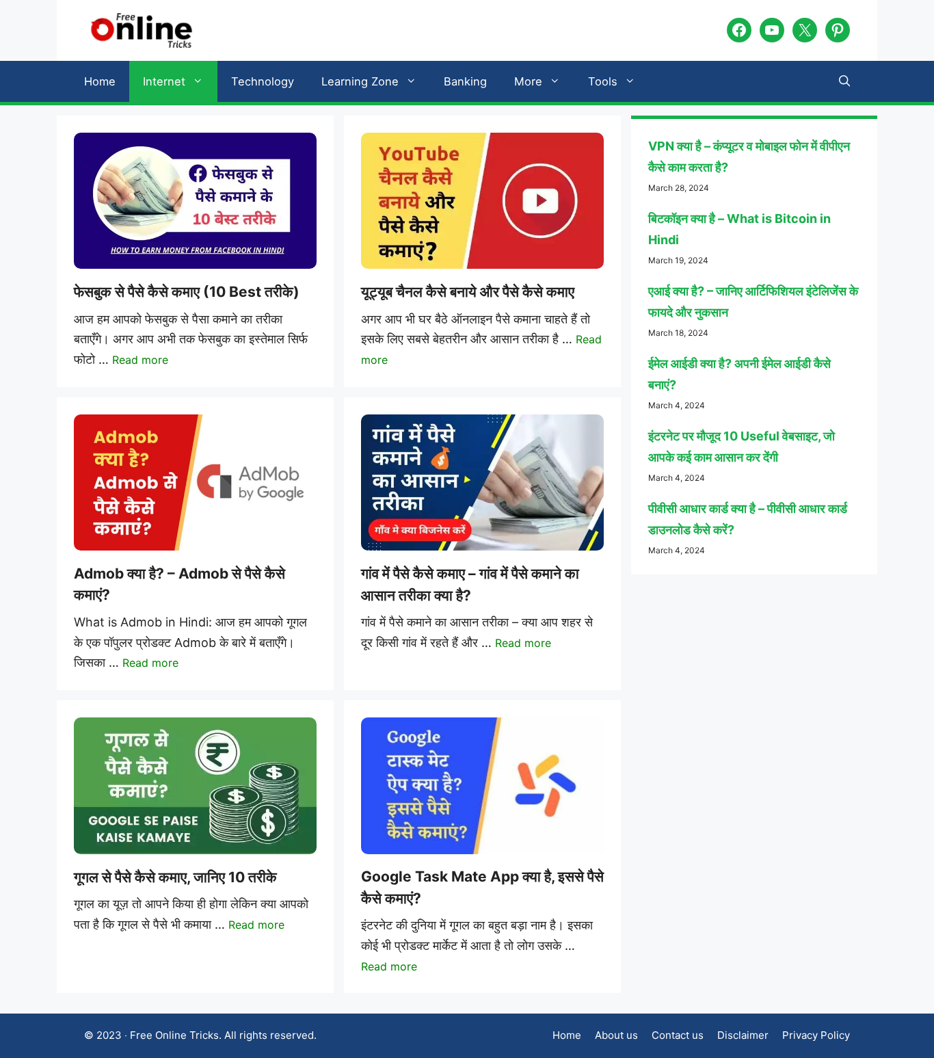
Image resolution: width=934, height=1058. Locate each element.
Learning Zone (360, 81)
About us (616, 1035)
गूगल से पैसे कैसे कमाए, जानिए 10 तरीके (175, 877)
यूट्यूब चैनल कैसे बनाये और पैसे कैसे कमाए (467, 291)
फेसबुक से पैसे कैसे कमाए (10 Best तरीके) (186, 291)
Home (100, 81)
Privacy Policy (816, 1035)
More (528, 81)
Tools (602, 81)
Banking (465, 81)
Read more (140, 360)
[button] (844, 81)
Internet (164, 81)
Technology (262, 81)
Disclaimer (743, 1035)
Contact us (678, 1035)
